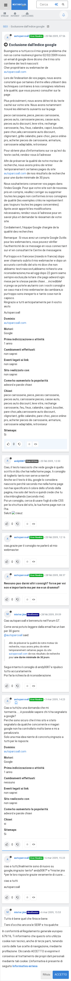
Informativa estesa (24, 966)
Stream (4, 16)
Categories (27, 16)
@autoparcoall (13, 635)
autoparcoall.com (15, 71)
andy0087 (19, 461)
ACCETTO (61, 974)
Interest (15, 16)
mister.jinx (20, 614)
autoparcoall (21, 36)
